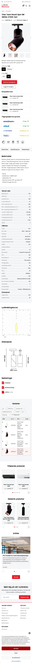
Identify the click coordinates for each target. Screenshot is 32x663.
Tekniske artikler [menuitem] (24, 608)
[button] (29, 633)
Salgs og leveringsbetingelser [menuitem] (10, 615)
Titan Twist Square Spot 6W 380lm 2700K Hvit (20, 425)
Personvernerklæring (16, 661)
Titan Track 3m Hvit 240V (23, 485)
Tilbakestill (16, 415)
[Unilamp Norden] (11, 5)
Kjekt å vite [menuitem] (23, 610)
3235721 (13, 435)
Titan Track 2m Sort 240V (16, 103)
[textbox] (4, 408)
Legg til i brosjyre (8, 87)
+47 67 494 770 (8, 1)
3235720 (13, 425)
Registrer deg (25, 597)
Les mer (5, 567)
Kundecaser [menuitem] (23, 613)
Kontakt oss (27, 1)
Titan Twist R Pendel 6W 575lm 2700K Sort (23, 518)
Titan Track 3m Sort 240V (16, 109)
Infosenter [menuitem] (4, 629)
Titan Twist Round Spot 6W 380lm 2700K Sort (20, 451)
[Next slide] (30, 37)
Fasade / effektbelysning (24, 289)
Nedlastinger (25, 149)
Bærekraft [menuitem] (4, 620)
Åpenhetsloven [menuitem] (6, 618)
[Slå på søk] (26, 6)
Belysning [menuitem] (23, 618)
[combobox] (4, 408)
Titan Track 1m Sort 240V (16, 96)
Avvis (16, 653)
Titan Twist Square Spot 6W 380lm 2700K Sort (20, 435)
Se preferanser (16, 657)
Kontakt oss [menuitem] (5, 610)
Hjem (3, 11)
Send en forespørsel (9, 82)
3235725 (13, 443)
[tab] (12, 492)
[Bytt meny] (29, 6)
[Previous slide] (1, 37)
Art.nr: (12, 419)
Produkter (8, 11)
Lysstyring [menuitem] (23, 615)
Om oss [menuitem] (4, 608)
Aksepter (16, 648)
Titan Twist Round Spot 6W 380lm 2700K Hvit (20, 443)
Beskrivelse (5, 149)
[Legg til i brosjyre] (14, 474)
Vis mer (16, 577)
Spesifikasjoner (15, 149)
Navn (18, 419)
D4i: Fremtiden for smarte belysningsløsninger (15, 555)
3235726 (13, 451)
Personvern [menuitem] (5, 613)
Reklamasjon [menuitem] (5, 623)
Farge (26, 419)
